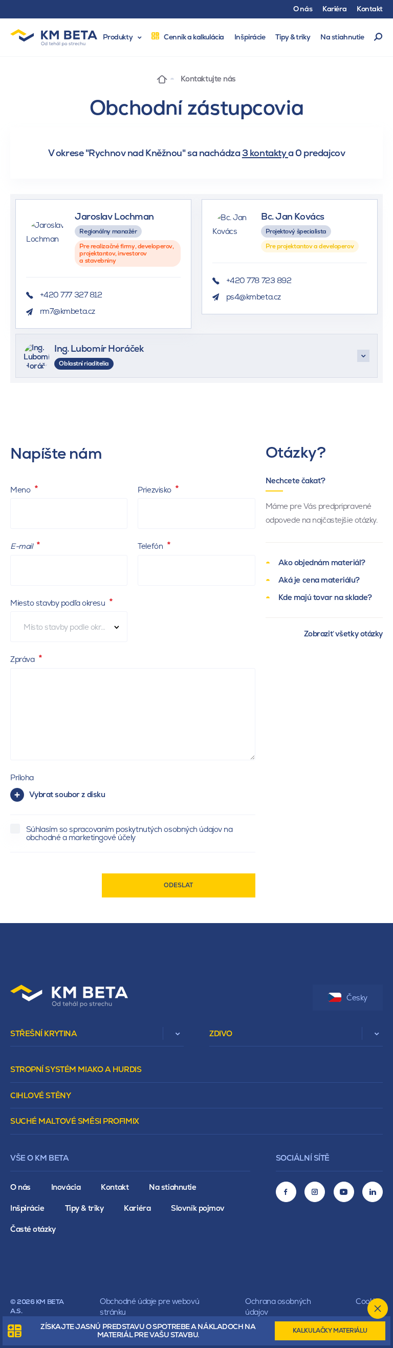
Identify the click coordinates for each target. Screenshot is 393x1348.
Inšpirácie (27, 1208)
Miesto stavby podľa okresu (58, 603)
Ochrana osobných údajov (278, 1306)
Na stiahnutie (172, 1187)
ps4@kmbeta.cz (253, 297)
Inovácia (65, 1187)
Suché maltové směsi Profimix (74, 1121)
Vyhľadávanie (378, 37)
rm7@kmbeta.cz (67, 311)
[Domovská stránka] (162, 78)
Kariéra (137, 1208)
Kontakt (114, 1187)
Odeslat (178, 885)
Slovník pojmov (198, 1208)
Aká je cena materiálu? (319, 580)
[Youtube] (344, 1192)
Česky (356, 997)
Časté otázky (33, 1229)
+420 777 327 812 (71, 294)
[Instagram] (314, 1192)
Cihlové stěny (40, 1095)
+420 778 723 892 (259, 280)
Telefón (151, 546)
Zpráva (23, 659)
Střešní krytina (43, 1033)
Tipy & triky (84, 1208)
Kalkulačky (330, 1330)
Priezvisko (155, 490)
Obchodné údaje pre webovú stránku (149, 1306)
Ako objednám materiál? (321, 562)
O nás (20, 1187)
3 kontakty (265, 153)
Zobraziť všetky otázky (343, 633)
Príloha (22, 777)
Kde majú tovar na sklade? (325, 597)
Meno (21, 490)
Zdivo (220, 1033)
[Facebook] (286, 1192)
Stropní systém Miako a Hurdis (75, 1069)
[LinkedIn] (372, 1192)
